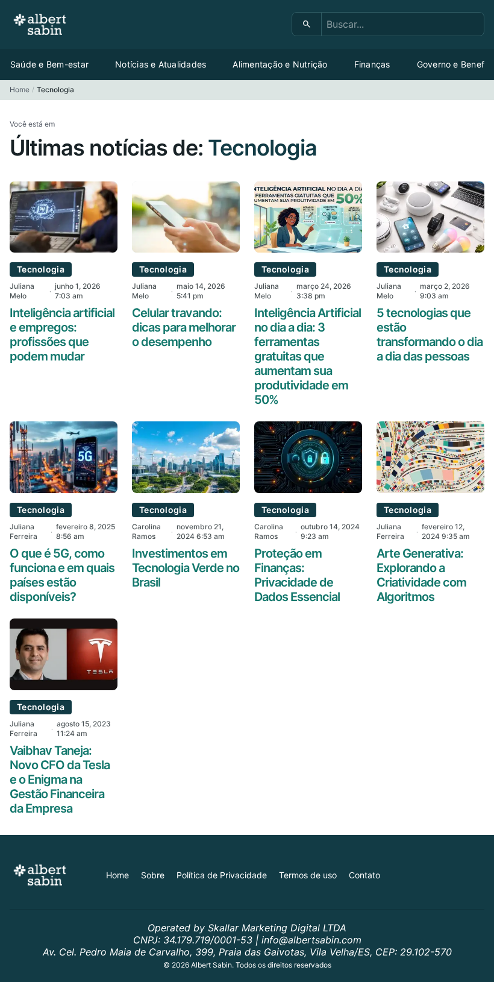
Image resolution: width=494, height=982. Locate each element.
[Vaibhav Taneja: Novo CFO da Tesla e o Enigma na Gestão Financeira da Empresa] (63, 687)
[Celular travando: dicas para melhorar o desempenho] (186, 249)
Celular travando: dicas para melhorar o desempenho (184, 327)
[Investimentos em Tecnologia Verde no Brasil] (186, 489)
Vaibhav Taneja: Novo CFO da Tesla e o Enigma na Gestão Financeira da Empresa (60, 779)
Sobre (152, 875)
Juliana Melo (22, 291)
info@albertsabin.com (311, 940)
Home (20, 89)
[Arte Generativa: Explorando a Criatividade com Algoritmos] (430, 489)
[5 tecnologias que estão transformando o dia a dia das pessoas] (430, 249)
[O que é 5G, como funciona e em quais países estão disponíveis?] (63, 489)
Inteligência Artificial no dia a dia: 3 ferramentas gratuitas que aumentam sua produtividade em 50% (307, 356)
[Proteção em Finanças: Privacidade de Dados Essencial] (308, 489)
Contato (364, 875)
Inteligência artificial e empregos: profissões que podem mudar (62, 335)
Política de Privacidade (222, 875)
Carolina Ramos (146, 531)
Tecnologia (40, 269)
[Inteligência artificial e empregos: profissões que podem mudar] (63, 249)
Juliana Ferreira (23, 531)
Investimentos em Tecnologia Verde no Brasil (185, 568)
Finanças (372, 64)
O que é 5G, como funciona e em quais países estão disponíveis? (62, 575)
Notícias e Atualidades (160, 64)
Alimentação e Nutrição (280, 64)
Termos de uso (308, 875)
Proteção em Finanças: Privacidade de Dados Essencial (297, 575)
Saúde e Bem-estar (49, 64)
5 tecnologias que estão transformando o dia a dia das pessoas (430, 335)
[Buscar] (307, 24)
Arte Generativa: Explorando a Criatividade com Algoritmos (421, 575)
